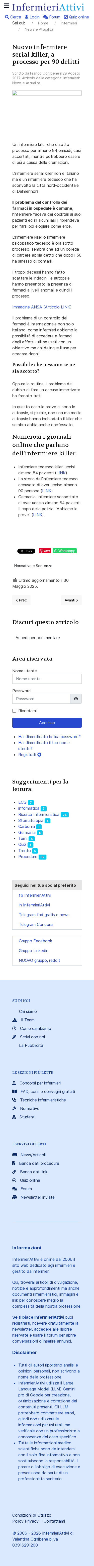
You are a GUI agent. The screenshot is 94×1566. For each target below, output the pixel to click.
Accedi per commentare (38, 637)
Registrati (27, 754)
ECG (22, 802)
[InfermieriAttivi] (47, 6)
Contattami (54, 1521)
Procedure (27, 856)
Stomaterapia (30, 820)
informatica (28, 808)
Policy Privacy (25, 1521)
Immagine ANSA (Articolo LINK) (42, 306)
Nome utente (24, 670)
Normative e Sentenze (33, 566)
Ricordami (27, 710)
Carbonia (26, 826)
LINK (61, 472)
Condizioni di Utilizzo (31, 1515)
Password (21, 690)
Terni (22, 838)
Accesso (47, 722)
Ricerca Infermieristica (38, 814)
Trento (24, 850)
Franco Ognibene (44, 73)
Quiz (22, 844)
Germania (27, 832)
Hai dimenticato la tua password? (49, 736)
